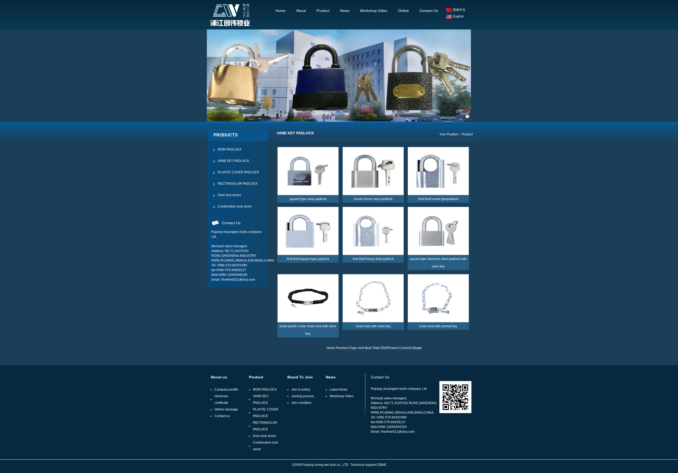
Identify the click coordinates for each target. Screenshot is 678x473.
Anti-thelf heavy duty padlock (373, 259)
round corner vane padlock (373, 199)
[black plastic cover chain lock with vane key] (308, 298)
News (344, 10)
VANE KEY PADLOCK (233, 161)
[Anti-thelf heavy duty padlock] (373, 231)
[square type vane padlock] (308, 171)
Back (368, 348)
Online (403, 10)
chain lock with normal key (438, 326)
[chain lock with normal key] (438, 298)
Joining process (302, 396)
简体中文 (459, 10)
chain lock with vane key (373, 326)
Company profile (226, 389)
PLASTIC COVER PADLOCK (238, 172)
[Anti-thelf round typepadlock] (438, 171)
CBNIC (382, 465)
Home (280, 10)
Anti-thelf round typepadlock (438, 199)
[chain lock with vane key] (373, 298)
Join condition (301, 403)
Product (322, 10)
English (458, 16)
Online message (226, 409)
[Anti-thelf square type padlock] (308, 231)
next (361, 348)
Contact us (222, 416)
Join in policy (300, 389)
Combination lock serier (235, 206)
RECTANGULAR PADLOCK (238, 183)
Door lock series (229, 195)
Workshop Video (373, 10)
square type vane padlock (308, 199)
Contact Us (429, 10)
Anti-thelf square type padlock (308, 259)
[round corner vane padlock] (373, 171)
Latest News (338, 389)
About (301, 10)
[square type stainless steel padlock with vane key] (438, 231)
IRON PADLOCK (230, 149)
